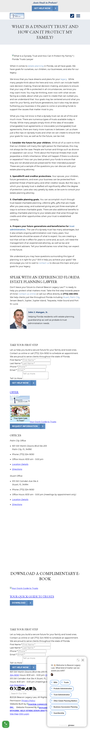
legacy (63, 79)
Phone (14, 366)
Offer (14, 392)
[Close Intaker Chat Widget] (83, 660)
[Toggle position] (78, 660)
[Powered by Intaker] (71, 725)
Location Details (20, 464)
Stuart (66, 297)
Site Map (14, 714)
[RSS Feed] (34, 689)
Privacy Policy (28, 700)
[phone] (72, 16)
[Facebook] (12, 689)
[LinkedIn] (19, 689)
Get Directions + (18, 685)
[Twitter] (16, 689)
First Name (16, 360)
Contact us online (27, 294)
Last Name (16, 363)
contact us (44, 263)
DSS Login (24, 714)
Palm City (74, 297)
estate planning (36, 66)
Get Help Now (42, 8)
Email (13, 370)
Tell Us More (16, 378)
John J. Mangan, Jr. (38, 312)
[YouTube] (23, 689)
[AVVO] (27, 689)
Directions (17, 469)
